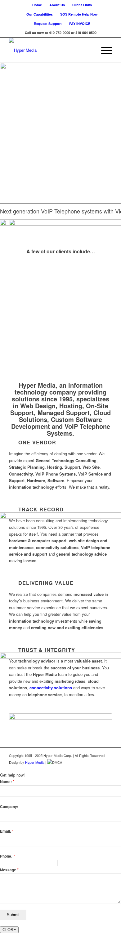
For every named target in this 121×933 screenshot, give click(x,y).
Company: (9, 806)
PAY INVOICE (79, 23)
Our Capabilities (39, 14)
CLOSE (9, 929)
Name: (7, 781)
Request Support (48, 23)
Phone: (7, 856)
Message (9, 870)
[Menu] (103, 50)
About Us (57, 4)
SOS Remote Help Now (79, 14)
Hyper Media (34, 762)
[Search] (89, 50)
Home (37, 4)
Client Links (82, 4)
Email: (7, 831)
